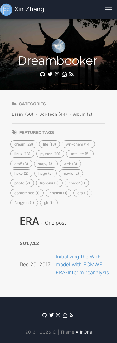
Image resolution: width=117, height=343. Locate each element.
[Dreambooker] (72, 74)
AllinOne (84, 332)
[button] (23, 144)
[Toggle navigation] (108, 10)
